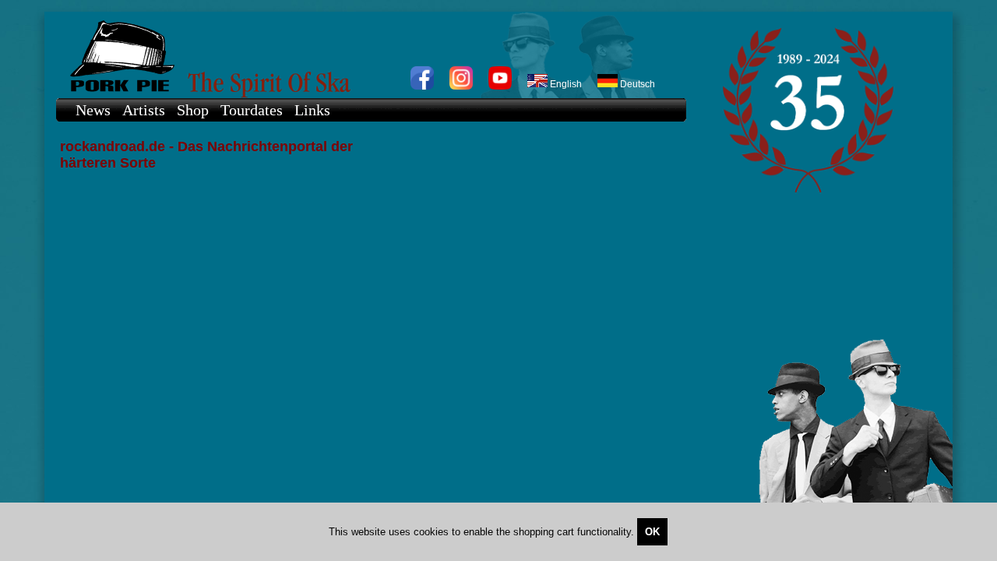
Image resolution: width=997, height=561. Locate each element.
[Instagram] (461, 86)
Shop (193, 109)
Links (312, 109)
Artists (143, 109)
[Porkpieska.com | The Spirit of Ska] (363, 55)
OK (652, 532)
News (93, 109)
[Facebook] (422, 86)
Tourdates (251, 109)
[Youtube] (500, 86)
